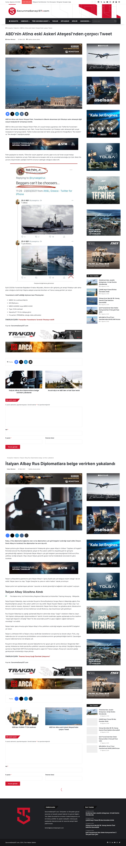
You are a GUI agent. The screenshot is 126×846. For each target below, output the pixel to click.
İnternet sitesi (49, 438)
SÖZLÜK (74, 21)
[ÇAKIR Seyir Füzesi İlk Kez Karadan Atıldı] (92, 292)
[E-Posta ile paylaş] (26, 114)
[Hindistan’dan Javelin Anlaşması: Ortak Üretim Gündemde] (92, 282)
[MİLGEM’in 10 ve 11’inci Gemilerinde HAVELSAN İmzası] (92, 320)
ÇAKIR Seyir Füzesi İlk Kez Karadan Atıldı (108, 291)
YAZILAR (55, 21)
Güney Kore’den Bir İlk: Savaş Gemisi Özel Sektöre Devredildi (109, 300)
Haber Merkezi (11, 39)
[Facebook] (8, 114)
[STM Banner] (43, 145)
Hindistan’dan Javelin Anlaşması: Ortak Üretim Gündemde (108, 282)
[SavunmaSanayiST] (63, 11)
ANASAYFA (14, 21)
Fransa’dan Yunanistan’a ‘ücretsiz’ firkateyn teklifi (36, 320)
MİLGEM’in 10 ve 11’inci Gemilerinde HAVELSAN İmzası (109, 318)
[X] (12, 114)
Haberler (16, 28)
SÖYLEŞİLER (65, 21)
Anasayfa (10, 28)
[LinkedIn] (17, 114)
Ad (6, 429)
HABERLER (24, 21)
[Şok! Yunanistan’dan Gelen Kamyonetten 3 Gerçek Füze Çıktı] (92, 310)
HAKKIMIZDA (84, 21)
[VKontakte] (22, 114)
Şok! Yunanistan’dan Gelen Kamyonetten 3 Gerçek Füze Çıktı (109, 310)
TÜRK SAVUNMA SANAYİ (40, 21)
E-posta (8, 438)
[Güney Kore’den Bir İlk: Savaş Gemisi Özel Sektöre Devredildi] (92, 301)
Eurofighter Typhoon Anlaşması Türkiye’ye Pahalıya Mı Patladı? (52, 2)
